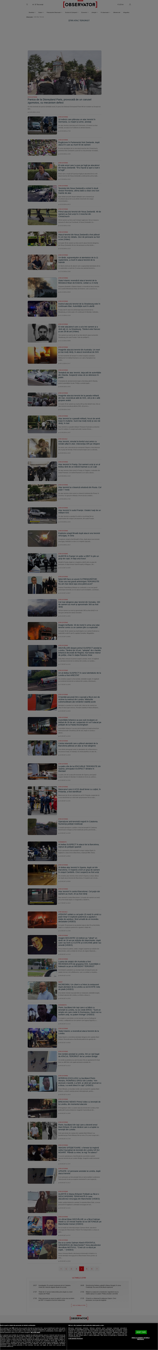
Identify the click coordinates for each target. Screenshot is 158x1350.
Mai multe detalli (35, 1332)
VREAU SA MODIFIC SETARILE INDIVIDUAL (141, 1338)
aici (56, 1340)
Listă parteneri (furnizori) (75, 1338)
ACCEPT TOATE (141, 1332)
